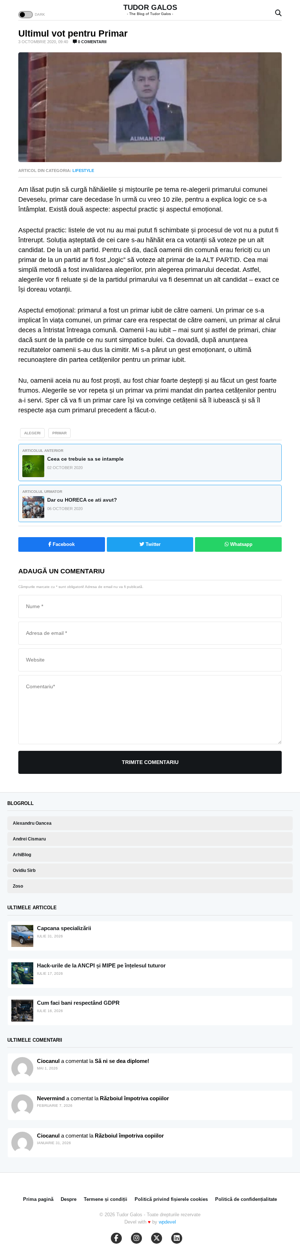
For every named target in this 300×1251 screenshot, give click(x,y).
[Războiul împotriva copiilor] (22, 1143)
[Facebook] (116, 1238)
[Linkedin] (176, 1238)
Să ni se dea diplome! (122, 1061)
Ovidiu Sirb (24, 870)
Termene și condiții (105, 1199)
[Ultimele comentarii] (22, 1068)
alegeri (32, 433)
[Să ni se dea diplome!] (22, 1105)
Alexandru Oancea (32, 823)
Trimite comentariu (150, 762)
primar (59, 433)
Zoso (18, 886)
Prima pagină (38, 1199)
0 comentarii (91, 42)
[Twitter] (156, 1238)
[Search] (278, 13)
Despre (68, 1199)
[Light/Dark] (25, 14)
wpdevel (167, 1222)
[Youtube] (136, 1238)
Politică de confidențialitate (246, 1199)
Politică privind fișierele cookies (171, 1199)
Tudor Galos (150, 7)
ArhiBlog (22, 854)
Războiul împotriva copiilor (134, 1098)
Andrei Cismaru (29, 839)
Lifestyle (83, 170)
